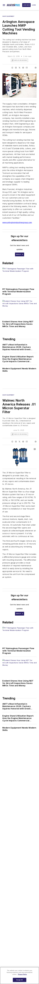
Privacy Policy (22, 974)
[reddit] (23, 68)
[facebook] (12, 68)
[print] (36, 68)
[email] (27, 68)
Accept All (19, 980)
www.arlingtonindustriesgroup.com (17, 222)
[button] (3, 5)
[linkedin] (16, 68)
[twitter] (19, 68)
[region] (19, 975)
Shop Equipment (8, 16)
